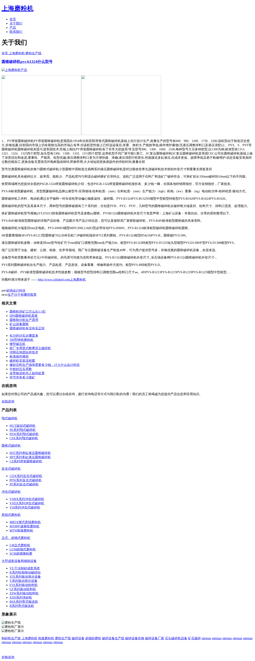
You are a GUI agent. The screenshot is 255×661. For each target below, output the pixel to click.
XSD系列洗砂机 (21, 597)
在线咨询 (8, 401)
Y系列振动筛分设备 (23, 580)
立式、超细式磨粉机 (16, 537)
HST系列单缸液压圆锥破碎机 (30, 453)
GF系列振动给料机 (23, 589)
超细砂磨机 (93, 638)
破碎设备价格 (134, 638)
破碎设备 (78, 638)
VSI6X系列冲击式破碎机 (27, 499)
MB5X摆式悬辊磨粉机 (25, 522)
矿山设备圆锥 (19, 324)
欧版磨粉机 (46, 638)
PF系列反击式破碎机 (24, 484)
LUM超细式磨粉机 (23, 549)
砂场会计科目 (16, 290)
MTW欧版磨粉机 (21, 530)
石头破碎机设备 (176, 638)
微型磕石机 (18, 344)
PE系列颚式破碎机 (23, 430)
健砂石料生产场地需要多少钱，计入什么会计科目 (45, 364)
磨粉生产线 (33, 53)
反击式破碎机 (11, 468)
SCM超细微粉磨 (21, 553)
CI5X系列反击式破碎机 (26, 476)
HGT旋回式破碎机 (22, 425)
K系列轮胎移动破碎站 (25, 572)
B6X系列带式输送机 (24, 601)
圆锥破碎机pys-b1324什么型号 (27, 61)
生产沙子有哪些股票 (22, 294)
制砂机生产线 (11, 638)
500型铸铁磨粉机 (21, 339)
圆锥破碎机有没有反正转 (27, 328)
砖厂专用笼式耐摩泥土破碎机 (30, 348)
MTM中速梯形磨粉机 (24, 526)
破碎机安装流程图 (22, 360)
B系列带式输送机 (22, 606)
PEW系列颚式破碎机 (24, 434)
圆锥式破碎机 (11, 445)
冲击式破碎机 (11, 491)
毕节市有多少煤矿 (22, 377)
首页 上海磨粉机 (13, 53)
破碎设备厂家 (154, 638)
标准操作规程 (19, 356)
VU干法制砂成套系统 (25, 568)
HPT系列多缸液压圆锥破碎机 (30, 457)
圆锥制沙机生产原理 (24, 320)
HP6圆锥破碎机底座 (24, 315)
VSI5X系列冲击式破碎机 (27, 503)
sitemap (206, 638)
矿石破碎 (194, 638)
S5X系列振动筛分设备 (25, 576)
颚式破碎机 (10, 418)
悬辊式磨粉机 (11, 514)
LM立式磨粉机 (20, 545)
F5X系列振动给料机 (24, 585)
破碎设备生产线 (113, 638)
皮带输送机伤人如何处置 (27, 373)
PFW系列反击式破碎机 (26, 480)
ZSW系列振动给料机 (24, 593)
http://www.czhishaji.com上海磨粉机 (62, 279)
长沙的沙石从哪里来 (24, 335)
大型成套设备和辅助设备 (19, 561)
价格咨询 (8, 657)
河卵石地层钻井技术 (24, 352)
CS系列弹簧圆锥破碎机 (26, 461)
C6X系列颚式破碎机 (24, 438)
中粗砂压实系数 (21, 369)
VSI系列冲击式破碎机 (25, 507)
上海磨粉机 (29, 638)
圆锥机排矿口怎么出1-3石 (28, 311)
